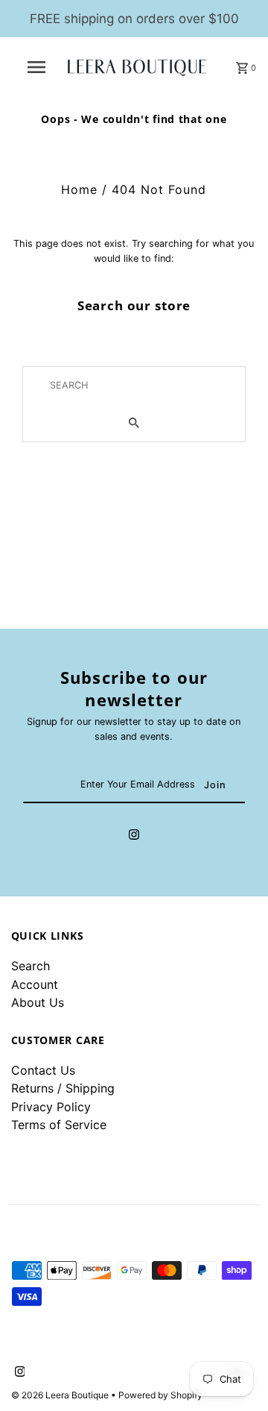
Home (79, 189)
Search (30, 965)
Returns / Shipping (63, 1088)
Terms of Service (58, 1124)
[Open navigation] (35, 67)
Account (34, 984)
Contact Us (43, 1070)
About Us (37, 1002)
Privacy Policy (51, 1106)
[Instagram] (134, 836)
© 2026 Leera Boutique (61, 1395)
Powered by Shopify (160, 1395)
